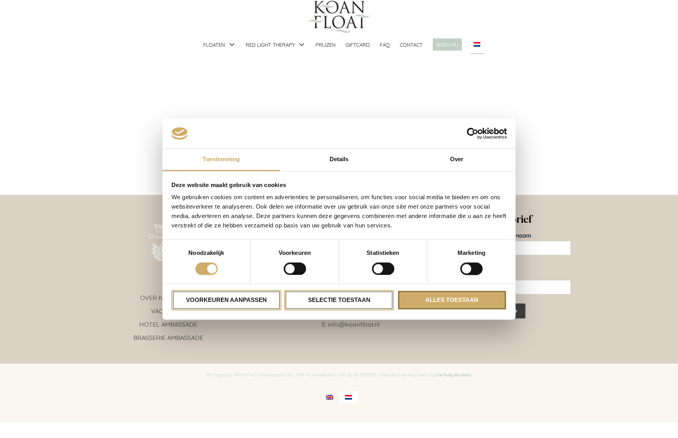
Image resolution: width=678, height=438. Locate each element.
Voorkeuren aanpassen (226, 300)
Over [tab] (456, 159)
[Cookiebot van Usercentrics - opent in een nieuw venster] (472, 133)
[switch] (295, 268)
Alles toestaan (451, 300)
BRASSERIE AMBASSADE (168, 337)
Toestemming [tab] (221, 159)
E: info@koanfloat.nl (351, 324)
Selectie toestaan (339, 300)
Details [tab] (339, 159)
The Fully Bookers (453, 374)
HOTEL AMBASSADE (168, 324)
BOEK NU (447, 44)
